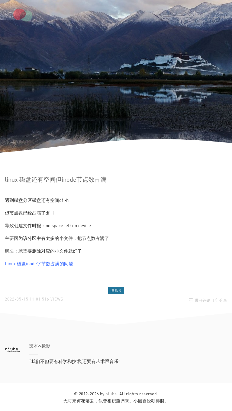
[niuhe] (31, 15)
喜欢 (116, 290)
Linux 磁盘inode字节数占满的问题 (39, 263)
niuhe (111, 393)
